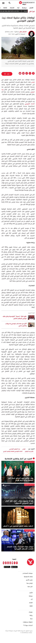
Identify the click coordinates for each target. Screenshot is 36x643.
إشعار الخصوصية (28, 577)
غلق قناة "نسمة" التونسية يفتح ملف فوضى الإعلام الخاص (15, 317)
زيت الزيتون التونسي (14, 449)
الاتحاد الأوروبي (30, 103)
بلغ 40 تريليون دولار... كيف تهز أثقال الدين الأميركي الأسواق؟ (19, 502)
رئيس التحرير (29, 580)
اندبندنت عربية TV (28, 625)
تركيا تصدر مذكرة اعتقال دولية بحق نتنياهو (14, 11)
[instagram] (12, 563)
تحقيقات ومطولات (28, 622)
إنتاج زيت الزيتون (29, 451)
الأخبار (31, 8)
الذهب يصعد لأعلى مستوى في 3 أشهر (18, 526)
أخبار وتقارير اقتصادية (14, 458)
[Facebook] (17, 563)
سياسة (24, 8)
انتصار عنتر (23, 31)
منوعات (31, 612)
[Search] (9, 3)
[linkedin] (8, 563)
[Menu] (3, 3)
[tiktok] (5, 563)
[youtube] (10, 563)
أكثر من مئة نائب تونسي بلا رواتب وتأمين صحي (16, 325)
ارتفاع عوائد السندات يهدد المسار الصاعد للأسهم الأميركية (20, 548)
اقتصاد (12, 8)
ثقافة (5, 8)
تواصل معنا (30, 583)
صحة (31, 619)
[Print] (20, 73)
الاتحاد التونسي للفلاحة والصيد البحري (12, 451)
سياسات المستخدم (28, 573)
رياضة (31, 615)
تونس (32, 82)
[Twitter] (14, 563)
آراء (18, 8)
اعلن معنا (30, 587)
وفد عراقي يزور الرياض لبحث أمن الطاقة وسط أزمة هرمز (20, 479)
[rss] (3, 563)
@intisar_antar (9, 31)
